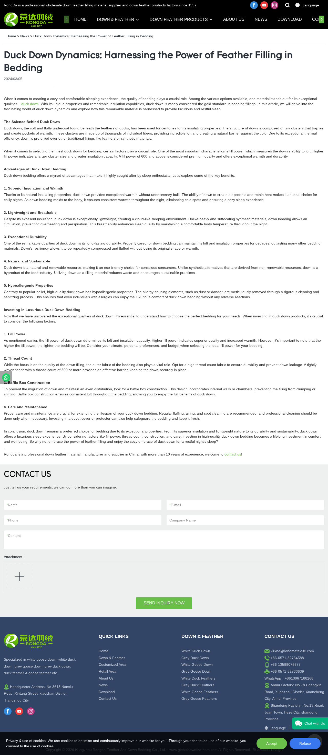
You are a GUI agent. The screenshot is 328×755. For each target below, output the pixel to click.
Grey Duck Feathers (197, 685)
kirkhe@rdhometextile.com (292, 651)
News (261, 19)
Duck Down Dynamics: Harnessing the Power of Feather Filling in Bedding (93, 36)
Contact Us (108, 698)
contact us (232, 454)
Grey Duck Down (195, 658)
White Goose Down (197, 664)
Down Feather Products (179, 19)
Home (80, 19)
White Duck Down (195, 651)
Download (290, 19)
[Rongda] (6, 377)
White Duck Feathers (198, 678)
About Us (233, 19)
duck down (30, 104)
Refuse (305, 743)
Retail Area (107, 671)
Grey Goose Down (196, 671)
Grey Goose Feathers (199, 698)
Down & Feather (115, 19)
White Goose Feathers (199, 692)
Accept (271, 743)
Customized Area (112, 664)
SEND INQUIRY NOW (164, 603)
